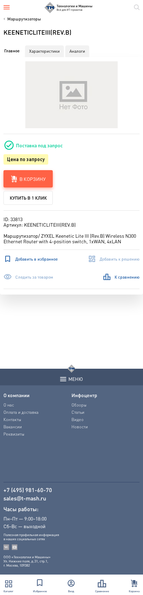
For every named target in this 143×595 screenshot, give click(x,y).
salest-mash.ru (24, 498)
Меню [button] (75, 379)
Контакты (12, 419)
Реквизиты (13, 434)
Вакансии (12, 426)
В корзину (32, 179)
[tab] (12, 51)
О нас (8, 405)
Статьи (78, 412)
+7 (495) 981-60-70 (27, 490)
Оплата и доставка (21, 412)
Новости (80, 426)
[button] (71, 94)
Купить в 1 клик (28, 198)
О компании (16, 395)
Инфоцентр (84, 395)
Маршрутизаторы (24, 18)
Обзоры (79, 405)
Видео (78, 419)
